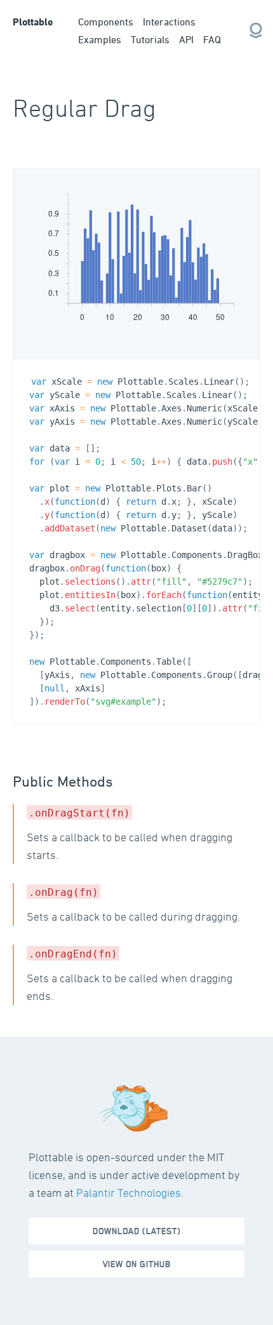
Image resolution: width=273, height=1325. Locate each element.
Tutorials (150, 39)
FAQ (212, 39)
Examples (99, 39)
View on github (137, 1264)
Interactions (169, 21)
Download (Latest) (137, 1231)
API (186, 39)
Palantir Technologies (128, 1192)
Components (105, 21)
